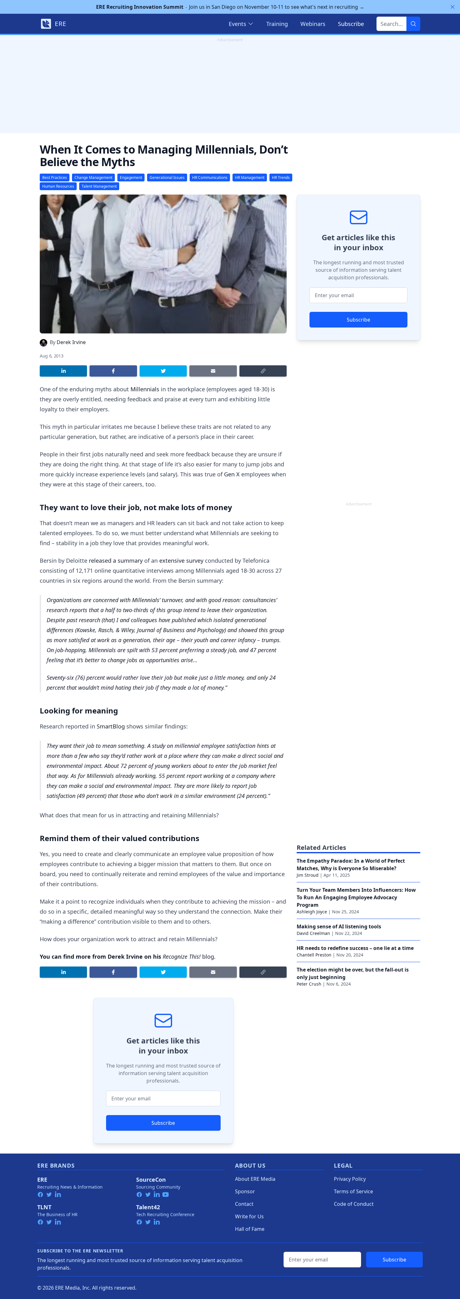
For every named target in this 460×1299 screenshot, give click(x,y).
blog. (189, 956)
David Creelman (313, 933)
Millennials (144, 389)
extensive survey (181, 560)
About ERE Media (255, 1178)
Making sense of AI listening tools (339, 926)
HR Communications (209, 177)
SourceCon (151, 1179)
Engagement (131, 177)
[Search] (413, 24)
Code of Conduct (354, 1203)
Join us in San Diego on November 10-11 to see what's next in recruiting (230, 6)
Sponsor (245, 1191)
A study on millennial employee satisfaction (201, 745)
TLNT (44, 1207)
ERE (42, 1179)
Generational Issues (167, 177)
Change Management (93, 177)
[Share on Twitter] (163, 371)
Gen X (232, 474)
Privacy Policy (350, 1178)
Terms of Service (353, 1191)
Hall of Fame (249, 1228)
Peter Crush (309, 984)
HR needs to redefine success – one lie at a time (355, 948)
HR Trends (281, 177)
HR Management (249, 177)
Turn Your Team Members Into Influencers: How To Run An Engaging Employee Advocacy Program (356, 897)
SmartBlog (111, 726)
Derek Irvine (71, 342)
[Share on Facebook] (113, 371)
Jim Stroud (308, 875)
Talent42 (148, 1207)
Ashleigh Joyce (312, 912)
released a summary (116, 560)
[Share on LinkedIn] (63, 371)
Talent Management (99, 186)
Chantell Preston (314, 955)
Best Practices (54, 177)
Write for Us (249, 1216)
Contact (244, 1203)
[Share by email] (213, 371)
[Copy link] (263, 371)
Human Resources (58, 186)
